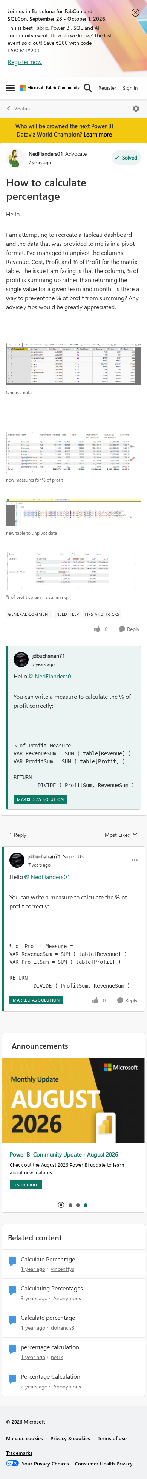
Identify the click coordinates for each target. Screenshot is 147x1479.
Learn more (98, 134)
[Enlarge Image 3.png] (73, 364)
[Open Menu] (136, 108)
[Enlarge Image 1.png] (73, 452)
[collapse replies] (73, 850)
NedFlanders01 (46, 153)
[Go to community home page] (50, 88)
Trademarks (19, 1453)
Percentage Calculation (50, 1376)
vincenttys (62, 1268)
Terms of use (112, 1438)
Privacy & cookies (70, 1438)
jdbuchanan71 (48, 655)
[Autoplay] (61, 1205)
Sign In (130, 87)
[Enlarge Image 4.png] (73, 512)
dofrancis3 (63, 1327)
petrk (57, 1357)
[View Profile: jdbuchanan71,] (21, 659)
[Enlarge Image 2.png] (73, 571)
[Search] (87, 87)
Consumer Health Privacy (104, 1463)
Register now (25, 62)
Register (107, 87)
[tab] (70, 1205)
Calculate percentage (48, 1317)
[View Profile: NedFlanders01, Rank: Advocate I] (15, 158)
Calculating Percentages (52, 1288)
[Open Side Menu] (10, 88)
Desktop (22, 108)
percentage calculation (50, 1347)
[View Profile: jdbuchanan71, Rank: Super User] (16, 860)
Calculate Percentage (48, 1259)
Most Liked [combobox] (121, 835)
